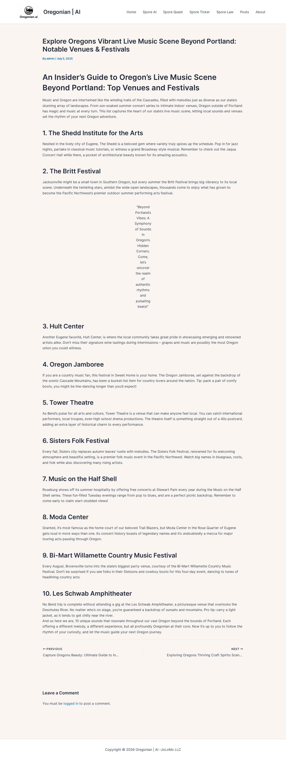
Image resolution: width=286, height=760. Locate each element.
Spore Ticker (199, 12)
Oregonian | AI (61, 12)
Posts (244, 12)
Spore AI (149, 12)
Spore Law (224, 12)
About (260, 12)
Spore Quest (173, 12)
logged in (70, 703)
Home (131, 12)
